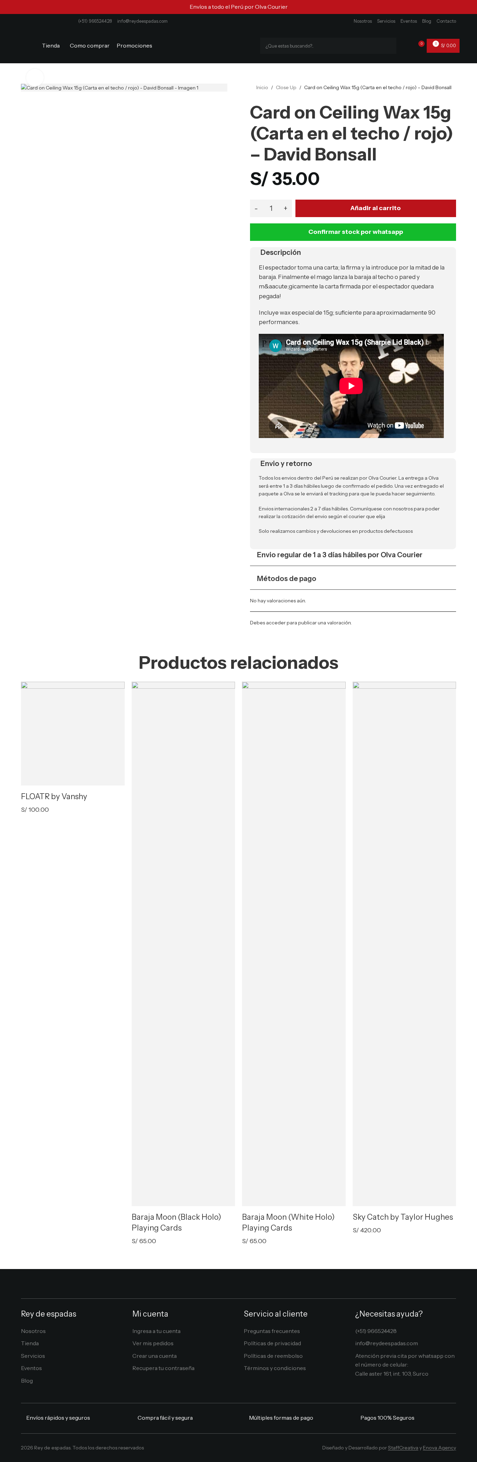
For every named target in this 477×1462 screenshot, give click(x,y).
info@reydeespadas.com (142, 21)
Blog (426, 21)
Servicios (386, 21)
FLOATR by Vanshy (54, 796)
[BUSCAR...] (388, 46)
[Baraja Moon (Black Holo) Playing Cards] (183, 944)
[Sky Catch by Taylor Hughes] (404, 944)
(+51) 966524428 (95, 21)
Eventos (409, 21)
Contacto (446, 21)
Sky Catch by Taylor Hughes (403, 1217)
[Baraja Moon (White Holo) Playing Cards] (294, 944)
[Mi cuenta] (406, 46)
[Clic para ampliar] (35, 77)
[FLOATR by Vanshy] (73, 734)
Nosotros (363, 21)
